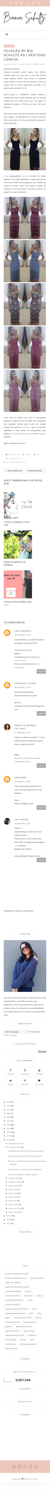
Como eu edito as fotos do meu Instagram (25, 1169)
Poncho (38, 1318)
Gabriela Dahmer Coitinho (25, 727)
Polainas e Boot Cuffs (22, 1318)
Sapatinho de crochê (24, 1326)
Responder (41, 671)
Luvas (34, 1309)
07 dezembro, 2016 (22, 781)
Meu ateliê (9, 46)
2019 (8, 1128)
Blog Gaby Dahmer (22, 758)
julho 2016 (13, 1189)
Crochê (39, 1296)
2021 (8, 1121)
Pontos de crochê (12, 1322)
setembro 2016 (15, 1182)
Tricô (31, 1340)
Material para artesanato (15, 1313)
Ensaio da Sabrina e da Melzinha (15, 563)
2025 (8, 1106)
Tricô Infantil (10, 1344)
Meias (31, 1313)
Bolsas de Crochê (37, 1278)
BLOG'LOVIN (39, 1084)
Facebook (26, 427)
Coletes (28, 1291)
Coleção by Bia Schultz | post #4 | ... (17, 603)
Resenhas (8, 1326)
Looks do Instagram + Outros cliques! (23, 1174)
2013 (8, 1223)
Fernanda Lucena (25, 683)
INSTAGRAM (25, 1074)
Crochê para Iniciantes (14, 1300)
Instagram (42, 433)
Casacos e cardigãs (13, 1282)
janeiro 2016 (13, 1212)
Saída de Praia (29, 1331)
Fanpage (35, 758)
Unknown (20, 777)
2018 (8, 1132)
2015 (8, 1216)
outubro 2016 (14, 1178)
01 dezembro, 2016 (22, 732)
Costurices (28, 1296)
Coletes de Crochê (12, 1296)
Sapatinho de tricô (12, 1331)
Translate (13, 1035)
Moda (23, 462)
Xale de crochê (11, 1348)
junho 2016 (13, 1193)
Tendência (32, 1335)
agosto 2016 (13, 1185)
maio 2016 (13, 1197)
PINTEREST (24, 1084)
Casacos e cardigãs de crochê (17, 1287)
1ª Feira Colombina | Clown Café (17, 523)
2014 (8, 1219)
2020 (8, 1125)
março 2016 (13, 1204)
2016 (8, 1140)
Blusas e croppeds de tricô (15, 1278)
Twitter (27, 761)
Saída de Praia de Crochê (14, 1335)
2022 (8, 1117)
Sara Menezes (22, 631)
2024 (8, 1109)
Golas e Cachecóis (12, 1304)
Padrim (8, 1318)
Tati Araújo (21, 819)
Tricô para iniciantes (28, 1344)
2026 (8, 1102)
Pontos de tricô (29, 1322)
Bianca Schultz (12, 64)
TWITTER (10, 1084)
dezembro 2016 (15, 1143)
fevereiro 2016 (14, 1208)
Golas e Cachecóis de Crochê (16, 1309)
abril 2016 (12, 1201)
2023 (8, 1113)
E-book (30, 1300)
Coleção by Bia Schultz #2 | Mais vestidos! (25, 1156)
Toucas (23, 1340)
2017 (8, 1136)
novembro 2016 (15, 1147)
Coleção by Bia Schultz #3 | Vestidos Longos (26, 1151)
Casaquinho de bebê (13, 1291)
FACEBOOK (10, 1074)
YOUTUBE (39, 1074)
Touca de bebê (10, 1340)
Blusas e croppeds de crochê (16, 1274)
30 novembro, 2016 (22, 635)
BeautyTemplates (31, 1479)
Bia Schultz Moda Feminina (21, 433)
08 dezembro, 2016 (22, 823)
